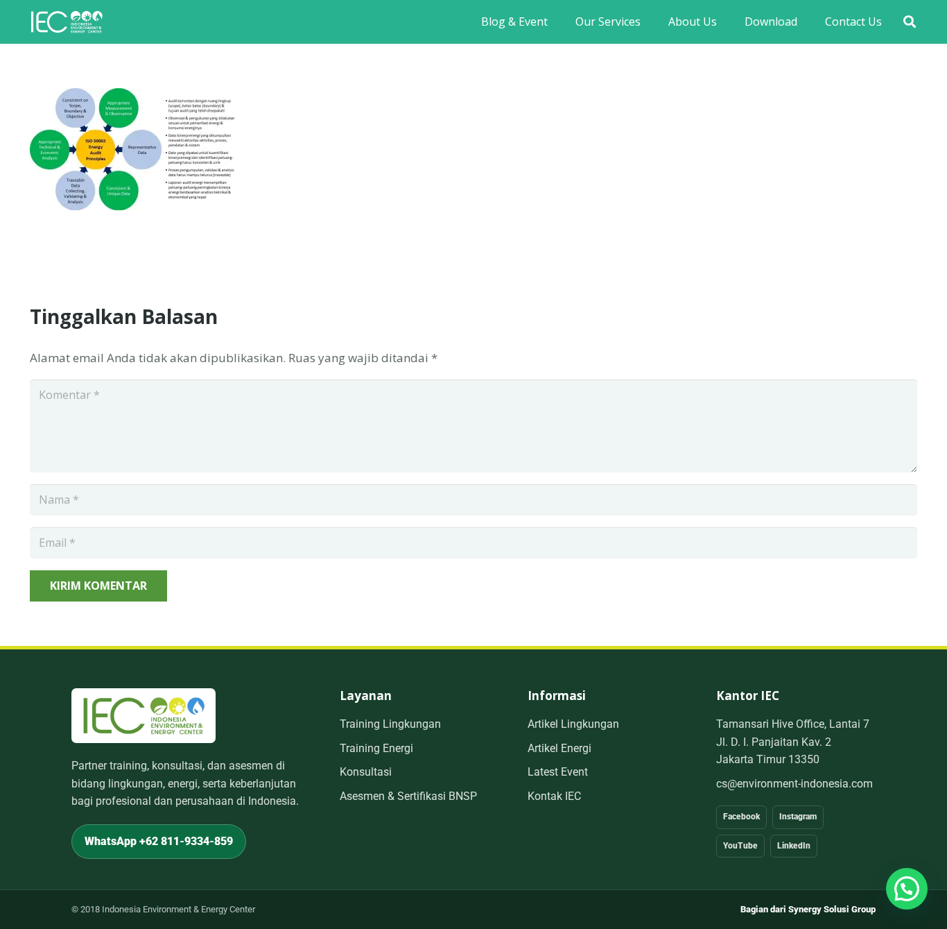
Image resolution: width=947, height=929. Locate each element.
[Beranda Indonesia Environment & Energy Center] (143, 715)
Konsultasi (366, 771)
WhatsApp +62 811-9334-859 (159, 841)
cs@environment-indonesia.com (794, 783)
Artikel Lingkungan (573, 724)
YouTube (740, 846)
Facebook (741, 816)
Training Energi (376, 748)
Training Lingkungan (390, 724)
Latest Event (558, 771)
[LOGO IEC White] (66, 22)
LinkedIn (793, 846)
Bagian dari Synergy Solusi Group (808, 909)
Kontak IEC (554, 796)
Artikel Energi (559, 748)
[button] (909, 21)
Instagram (798, 816)
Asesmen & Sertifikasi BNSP (408, 796)
